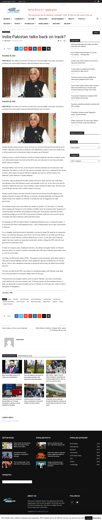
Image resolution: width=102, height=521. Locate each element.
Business (7, 19)
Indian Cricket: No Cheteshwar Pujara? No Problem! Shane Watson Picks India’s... (22, 444)
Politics (81, 19)
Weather (56, 24)
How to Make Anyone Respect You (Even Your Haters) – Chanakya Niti (84, 53)
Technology (29, 24)
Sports (17, 24)
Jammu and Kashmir (8, 301)
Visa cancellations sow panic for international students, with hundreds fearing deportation (33, 377)
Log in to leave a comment (10, 421)
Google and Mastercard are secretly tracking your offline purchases (55, 463)
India (9, 299)
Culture (31, 19)
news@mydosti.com (41, 511)
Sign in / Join (22, 1)
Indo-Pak (15, 299)
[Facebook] (95, 1)
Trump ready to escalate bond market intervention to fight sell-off (83, 70)
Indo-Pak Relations (36, 299)
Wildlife (67, 24)
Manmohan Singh (36, 301)
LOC (28, 301)
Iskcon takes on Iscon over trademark (14, 328)
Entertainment (58, 19)
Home (4, 29)
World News (43, 24)
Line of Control (21, 301)
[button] (97, 19)
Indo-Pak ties (56, 299)
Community (19, 19)
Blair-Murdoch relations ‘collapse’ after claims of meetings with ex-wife (51, 329)
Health (71, 19)
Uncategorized (12, 29)
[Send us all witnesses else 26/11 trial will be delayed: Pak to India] (41, 445)
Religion (7, 24)
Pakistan (54, 301)
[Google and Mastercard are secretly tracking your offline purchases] (41, 464)
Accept (89, 518)
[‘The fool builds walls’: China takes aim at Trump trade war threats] (7, 464)
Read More (97, 518)
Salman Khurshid (7, 304)
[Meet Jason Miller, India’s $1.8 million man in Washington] (12, 367)
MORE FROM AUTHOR (25, 356)
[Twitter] (98, 1)
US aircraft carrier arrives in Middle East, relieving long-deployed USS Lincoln (83, 78)
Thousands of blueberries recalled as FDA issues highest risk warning (84, 97)
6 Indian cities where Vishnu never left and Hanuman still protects (84, 62)
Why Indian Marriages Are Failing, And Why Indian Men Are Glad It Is (84, 45)
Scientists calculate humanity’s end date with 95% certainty (85, 105)
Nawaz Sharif (46, 301)
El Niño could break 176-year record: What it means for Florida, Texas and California (84, 122)
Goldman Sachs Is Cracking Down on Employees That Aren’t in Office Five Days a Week (33, 401)
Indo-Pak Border (24, 299)
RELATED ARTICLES (9, 356)
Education (43, 19)
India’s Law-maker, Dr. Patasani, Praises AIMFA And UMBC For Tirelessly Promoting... (56, 454)
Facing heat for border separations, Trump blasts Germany (21, 454)
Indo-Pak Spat (47, 299)
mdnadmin (7, 40)
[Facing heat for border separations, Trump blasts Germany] (7, 455)
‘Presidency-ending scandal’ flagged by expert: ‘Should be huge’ (83, 113)
